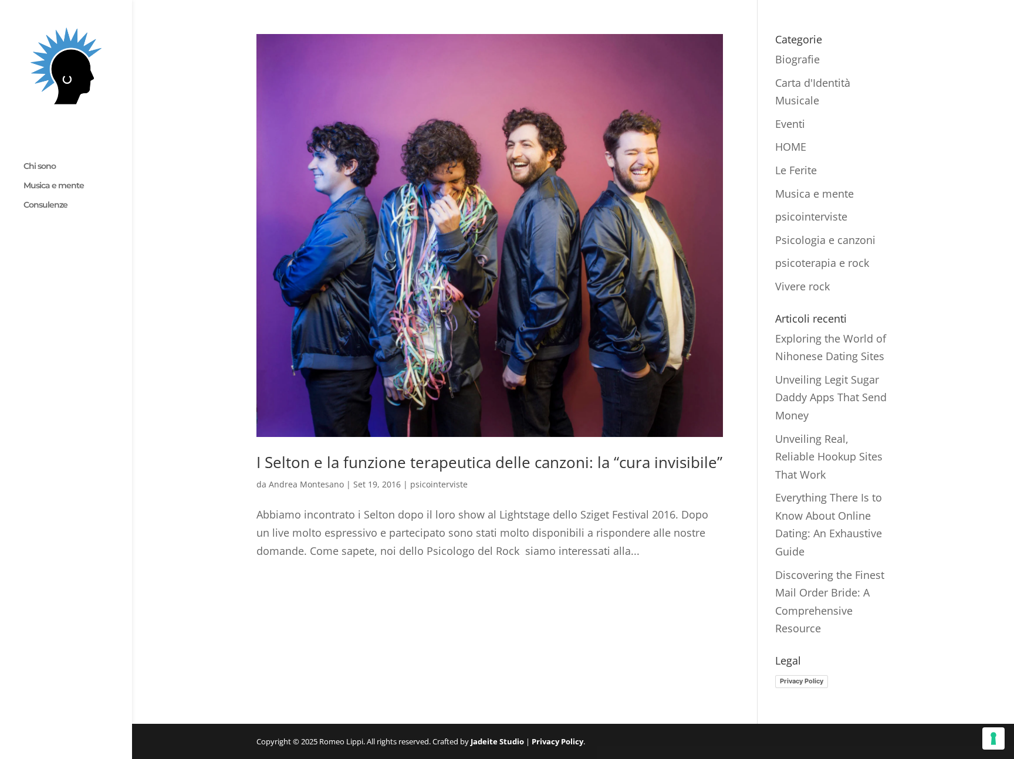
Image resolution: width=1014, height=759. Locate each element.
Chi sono (39, 166)
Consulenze (45, 205)
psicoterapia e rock (822, 263)
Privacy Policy (801, 681)
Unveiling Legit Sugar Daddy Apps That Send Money (831, 397)
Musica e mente (53, 186)
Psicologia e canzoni (825, 240)
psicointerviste (439, 484)
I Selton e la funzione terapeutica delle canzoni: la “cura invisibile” (489, 462)
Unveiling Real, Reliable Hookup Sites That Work (829, 457)
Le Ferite (796, 170)
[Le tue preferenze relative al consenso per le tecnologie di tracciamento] (993, 738)
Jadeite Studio (497, 741)
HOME (790, 147)
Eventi (790, 124)
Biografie (797, 59)
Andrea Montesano (306, 484)
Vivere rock (802, 286)
